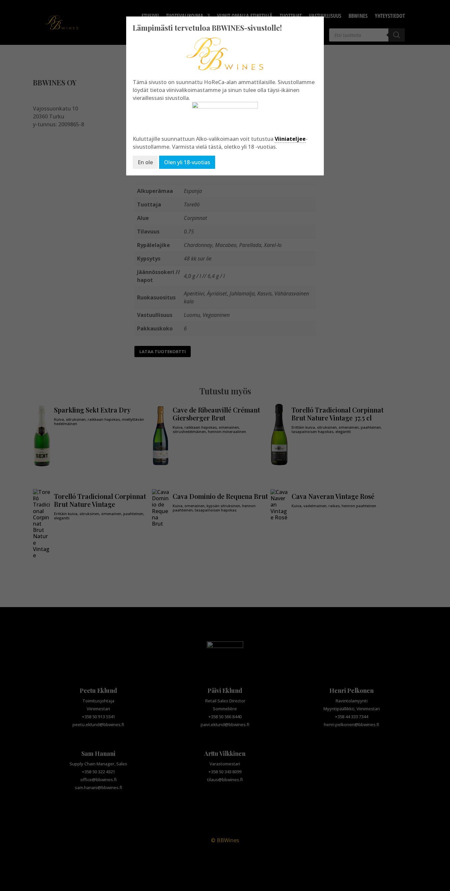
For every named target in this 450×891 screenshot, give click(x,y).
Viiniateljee (290, 138)
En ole (145, 162)
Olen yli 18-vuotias (187, 162)
